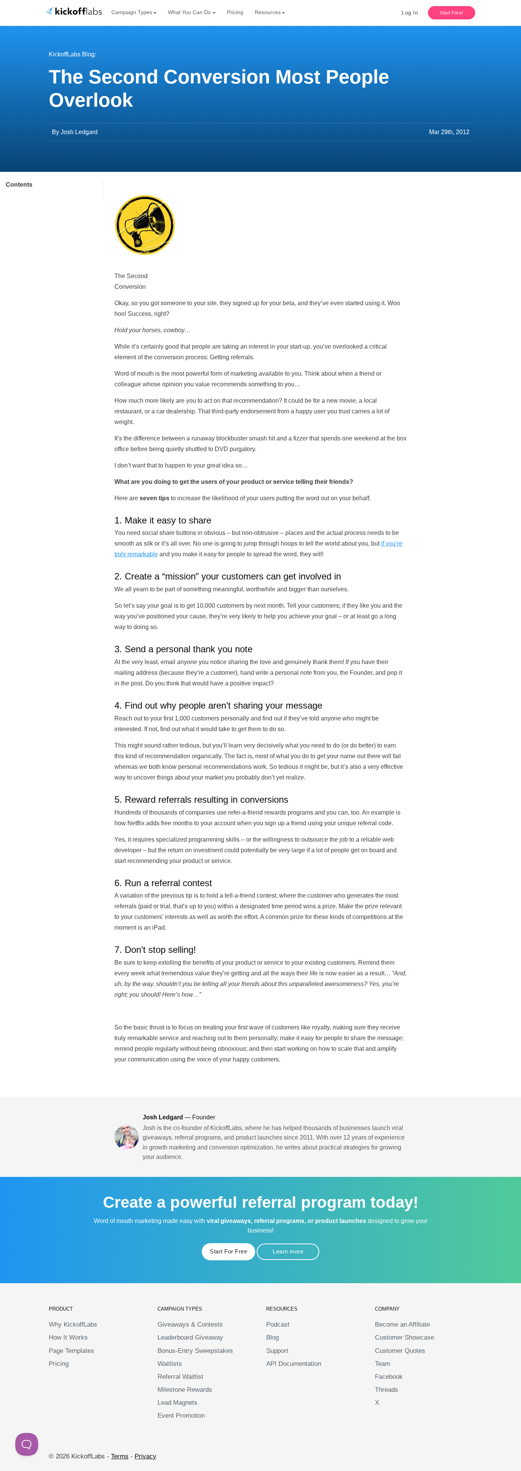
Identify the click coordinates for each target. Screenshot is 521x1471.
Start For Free (228, 1251)
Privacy (145, 1456)
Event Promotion (181, 1415)
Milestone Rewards (185, 1389)
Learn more (288, 1251)
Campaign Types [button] (131, 12)
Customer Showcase (404, 1337)
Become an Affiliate (402, 1324)
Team (382, 1363)
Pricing (235, 12)
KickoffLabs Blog (72, 54)
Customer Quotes (400, 1350)
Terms (120, 1456)
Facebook (389, 1376)
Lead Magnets (178, 1402)
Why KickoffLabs (73, 1324)
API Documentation (293, 1363)
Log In (410, 13)
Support (277, 1350)
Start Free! (451, 13)
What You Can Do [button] (189, 12)
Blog (272, 1337)
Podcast (277, 1324)
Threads (386, 1389)
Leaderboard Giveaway (190, 1337)
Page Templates (71, 1350)
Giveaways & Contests (190, 1324)
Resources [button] (268, 12)
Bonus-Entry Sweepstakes (195, 1350)
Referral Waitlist (180, 1376)
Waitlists (170, 1363)
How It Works (68, 1337)
